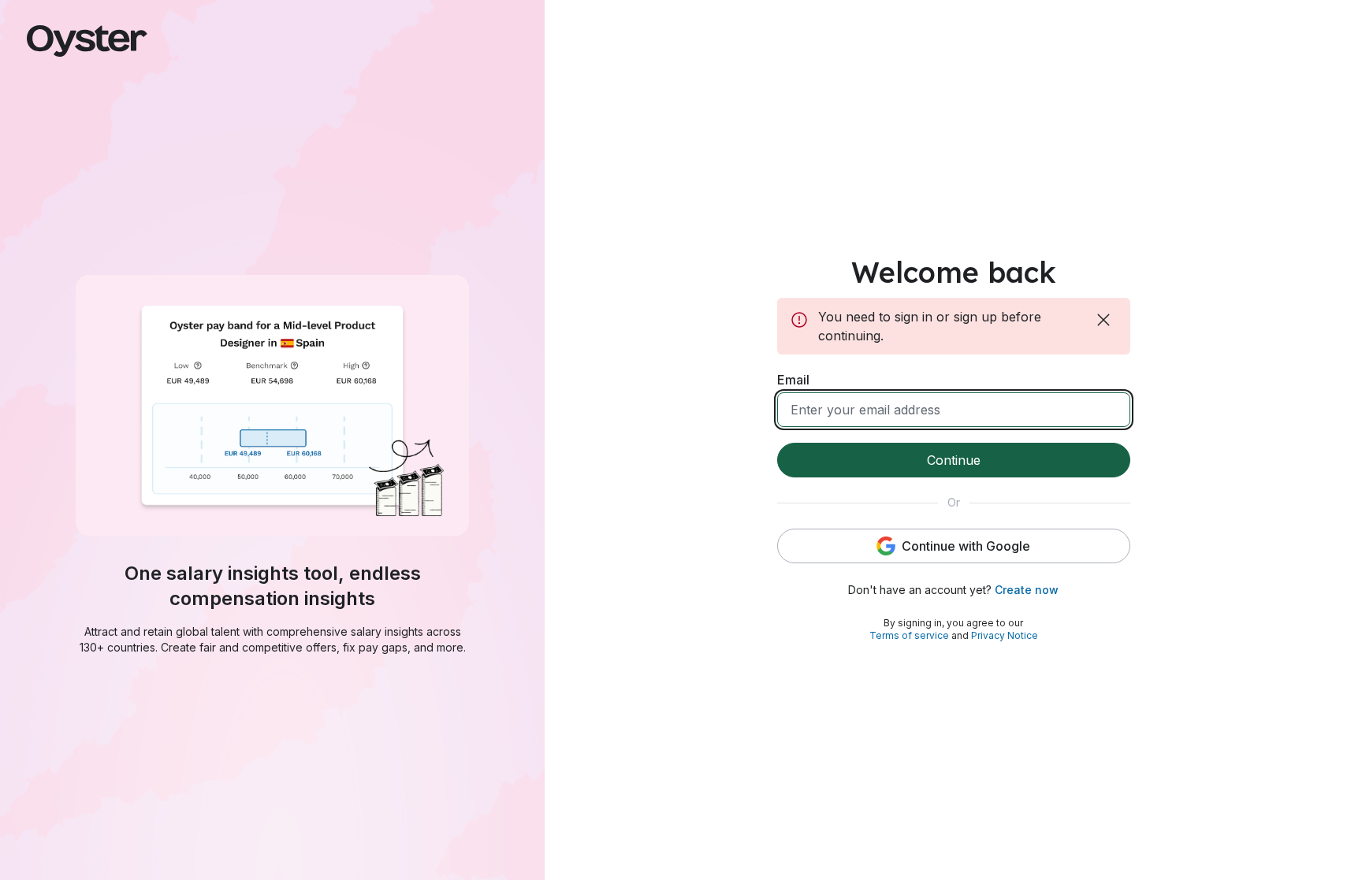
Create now (1027, 589)
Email (793, 380)
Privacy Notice (1004, 635)
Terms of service (909, 635)
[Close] (1105, 319)
